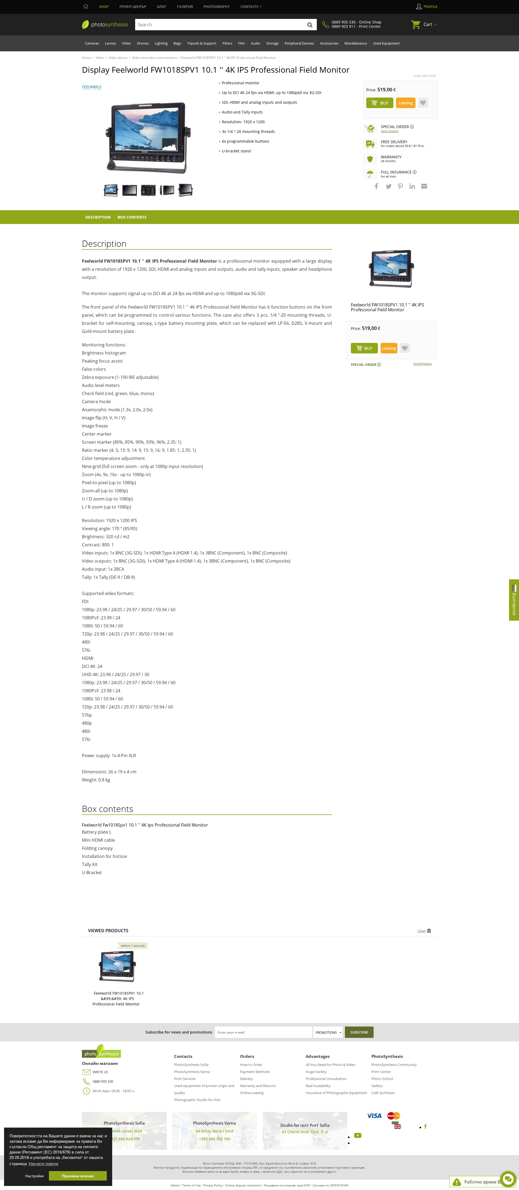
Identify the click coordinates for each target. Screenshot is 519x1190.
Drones (143, 43)
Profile (430, 6)
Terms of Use (191, 1185)
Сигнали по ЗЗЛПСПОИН (330, 1185)
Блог (161, 6)
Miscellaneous (355, 43)
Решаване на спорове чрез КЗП (287, 1185)
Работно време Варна (487, 1182)
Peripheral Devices (299, 43)
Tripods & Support (202, 43)
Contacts (249, 6)
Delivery (246, 1078)
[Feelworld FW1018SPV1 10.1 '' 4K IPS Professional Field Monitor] (391, 269)
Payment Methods (255, 1071)
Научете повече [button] (43, 1163)
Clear (422, 930)
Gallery (376, 1085)
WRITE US (100, 1071)
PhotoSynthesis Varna (192, 1071)
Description (98, 217)
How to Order (251, 1064)
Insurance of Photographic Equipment (336, 1092)
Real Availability (318, 1085)
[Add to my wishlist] (423, 103)
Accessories (329, 43)
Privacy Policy (212, 1185)
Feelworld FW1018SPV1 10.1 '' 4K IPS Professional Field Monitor (387, 307)
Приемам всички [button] (78, 1175)
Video (126, 43)
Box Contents (132, 217)
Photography (217, 6)
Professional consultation (326, 1078)
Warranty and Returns (258, 1085)
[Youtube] (357, 1137)
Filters (227, 43)
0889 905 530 (103, 1081)
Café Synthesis (383, 1092)
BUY (368, 348)
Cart (428, 24)
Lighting (161, 43)
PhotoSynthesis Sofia (191, 1064)
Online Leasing (252, 1092)
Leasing (406, 102)
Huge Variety (316, 1071)
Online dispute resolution (243, 1185)
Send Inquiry (389, 131)
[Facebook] (425, 1127)
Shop (104, 6)
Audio (255, 43)
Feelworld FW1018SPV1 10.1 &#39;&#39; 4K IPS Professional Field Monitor (118, 999)
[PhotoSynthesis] (105, 25)
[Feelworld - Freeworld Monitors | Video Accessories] (92, 87)
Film (241, 43)
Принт (132, 6)
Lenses (110, 43)
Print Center (381, 1071)
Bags (177, 43)
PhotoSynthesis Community (394, 1064)
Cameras (92, 43)
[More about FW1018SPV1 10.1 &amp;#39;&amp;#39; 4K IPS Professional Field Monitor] (117, 966)
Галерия (185, 6)
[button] (377, 189)
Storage (272, 43)
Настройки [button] (34, 1175)
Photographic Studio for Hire (197, 1099)
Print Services (185, 1078)
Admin (175, 1185)
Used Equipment (386, 43)
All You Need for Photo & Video (330, 1064)
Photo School (382, 1078)
